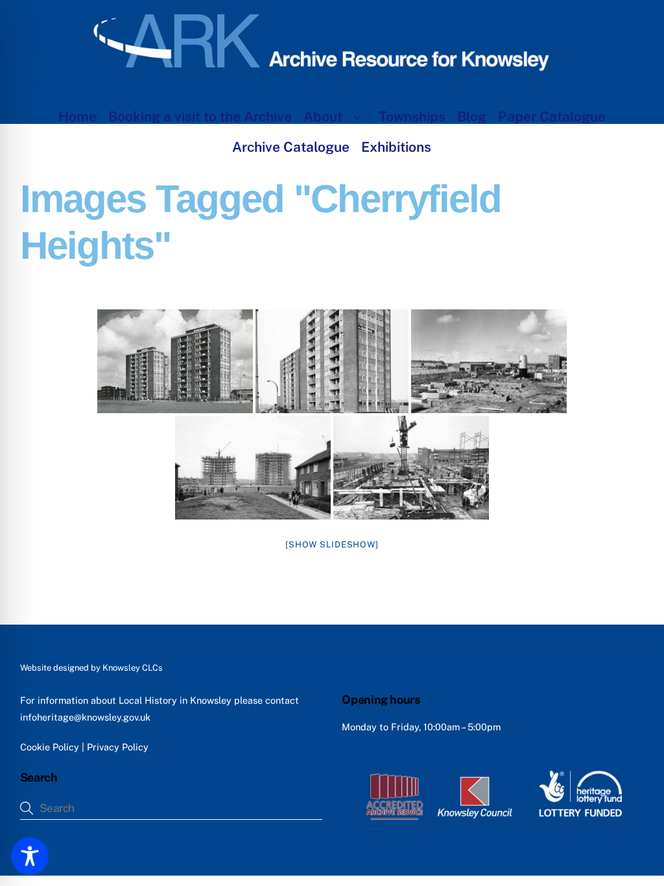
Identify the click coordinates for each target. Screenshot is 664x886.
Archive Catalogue (291, 147)
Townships (412, 116)
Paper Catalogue (552, 116)
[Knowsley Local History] (332, 81)
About (322, 116)
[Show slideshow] (331, 544)
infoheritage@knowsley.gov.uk (85, 717)
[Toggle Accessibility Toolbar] (30, 856)
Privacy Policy (117, 746)
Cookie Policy (49, 746)
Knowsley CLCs (132, 668)
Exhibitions (396, 147)
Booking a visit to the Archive (200, 116)
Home (77, 116)
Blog (471, 116)
